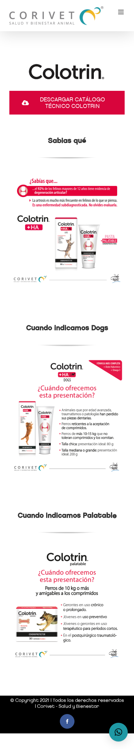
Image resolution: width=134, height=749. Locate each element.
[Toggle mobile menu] (121, 12)
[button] (118, 732)
